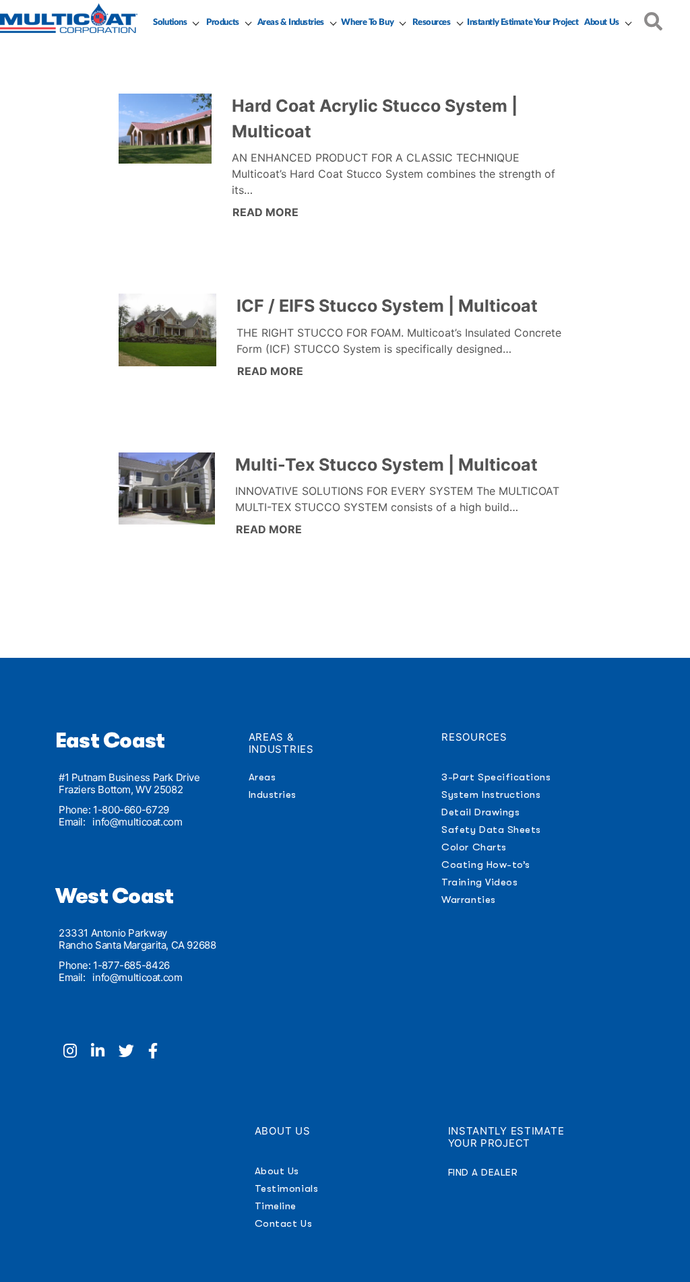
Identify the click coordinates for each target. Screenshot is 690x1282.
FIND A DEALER (483, 1172)
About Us (601, 22)
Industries (272, 794)
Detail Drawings (480, 812)
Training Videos (479, 882)
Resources (431, 22)
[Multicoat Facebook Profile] (158, 1052)
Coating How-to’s (485, 864)
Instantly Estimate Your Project (522, 22)
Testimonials (286, 1188)
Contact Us (283, 1223)
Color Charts (473, 847)
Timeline (275, 1206)
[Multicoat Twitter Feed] (133, 1052)
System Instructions (490, 794)
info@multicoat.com (137, 821)
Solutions (170, 22)
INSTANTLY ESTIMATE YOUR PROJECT (506, 1136)
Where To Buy (367, 22)
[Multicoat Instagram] (77, 1052)
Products (222, 22)
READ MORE (265, 212)
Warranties (468, 899)
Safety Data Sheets (491, 829)
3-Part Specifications (496, 777)
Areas (262, 777)
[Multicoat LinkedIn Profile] (105, 1052)
